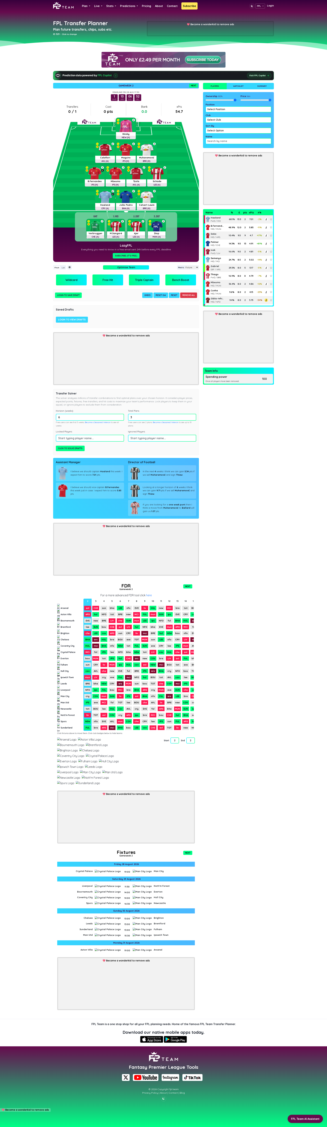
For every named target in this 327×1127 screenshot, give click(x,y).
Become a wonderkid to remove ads (212, 24)
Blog (182, 1092)
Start (166, 740)
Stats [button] (110, 6)
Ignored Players (136, 431)
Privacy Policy (150, 1092)
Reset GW (161, 295)
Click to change (69, 34)
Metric (181, 267)
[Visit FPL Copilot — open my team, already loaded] (163, 75)
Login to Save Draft (68, 295)
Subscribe (189, 6)
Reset (174, 295)
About (159, 6)
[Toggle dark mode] (252, 6)
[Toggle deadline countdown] (69, 267)
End (183, 740)
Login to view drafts (72, 319)
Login (270, 5)
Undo (147, 295)
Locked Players (64, 431)
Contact (172, 6)
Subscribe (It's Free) (126, 255)
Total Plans (133, 410)
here (149, 595)
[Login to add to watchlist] (271, 219)
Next (193, 85)
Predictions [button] (128, 6)
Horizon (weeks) (64, 410)
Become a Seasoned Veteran (98, 422)
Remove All (188, 295)
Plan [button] (85, 6)
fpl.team (174, 1089)
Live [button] (97, 6)
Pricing (146, 6)
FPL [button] (259, 6)
